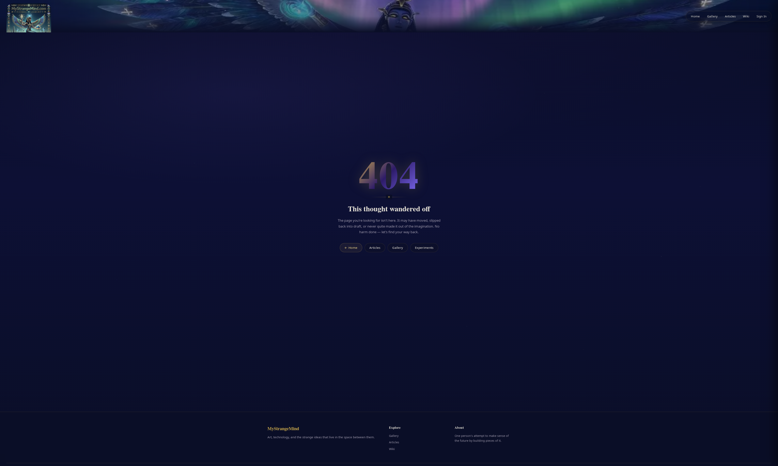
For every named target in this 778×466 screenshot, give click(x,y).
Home (695, 16)
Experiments (424, 248)
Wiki (746, 16)
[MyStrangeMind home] (28, 25)
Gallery (712, 16)
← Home (350, 248)
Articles (730, 16)
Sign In (761, 16)
